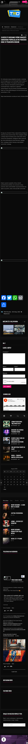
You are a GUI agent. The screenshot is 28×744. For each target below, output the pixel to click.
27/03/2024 (14, 425)
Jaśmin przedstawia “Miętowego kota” (16, 422)
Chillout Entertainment (18, 616)
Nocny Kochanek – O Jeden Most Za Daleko (18, 506)
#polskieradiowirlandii (8, 635)
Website (5, 373)
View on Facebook (6, 607)
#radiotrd (14, 634)
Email (16, 366)
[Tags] (24, 416)
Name (5, 366)
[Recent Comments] (17, 416)
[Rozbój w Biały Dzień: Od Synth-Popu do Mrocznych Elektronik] (6, 440)
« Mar (4, 489)
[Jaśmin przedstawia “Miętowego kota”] (6, 424)
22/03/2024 (14, 433)
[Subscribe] (23, 725)
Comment (6, 352)
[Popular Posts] (11, 416)
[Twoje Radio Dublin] (7, 578)
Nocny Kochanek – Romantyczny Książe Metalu (16, 531)
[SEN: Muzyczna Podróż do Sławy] (6, 449)
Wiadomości (7, 313)
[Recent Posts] (4, 416)
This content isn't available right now (14, 595)
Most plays (5, 500)
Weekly (17, 500)
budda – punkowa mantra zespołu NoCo (17, 456)
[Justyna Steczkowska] (6, 515)
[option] (8, 329)
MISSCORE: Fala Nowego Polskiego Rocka (17, 431)
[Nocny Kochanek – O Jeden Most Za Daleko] (6, 507)
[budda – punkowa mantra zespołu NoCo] (6, 458)
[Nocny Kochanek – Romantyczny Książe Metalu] (6, 532)
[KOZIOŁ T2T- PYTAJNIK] (6, 541)
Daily (11, 500)
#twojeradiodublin (7, 634)
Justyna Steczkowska (17, 513)
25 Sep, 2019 (16, 311)
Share (13, 607)
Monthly (22, 500)
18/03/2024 (14, 443)
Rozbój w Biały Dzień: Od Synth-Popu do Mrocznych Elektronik (17, 440)
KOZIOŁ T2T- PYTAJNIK (16, 539)
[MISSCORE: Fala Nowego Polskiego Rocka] (6, 432)
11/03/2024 (14, 451)
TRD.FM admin (7, 311)
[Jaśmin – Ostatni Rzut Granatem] (6, 523)
